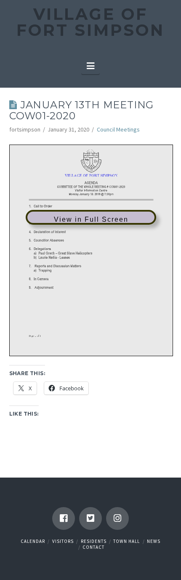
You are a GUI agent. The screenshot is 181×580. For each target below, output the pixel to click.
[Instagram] (117, 518)
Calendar (33, 541)
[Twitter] (90, 518)
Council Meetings (118, 129)
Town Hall (126, 541)
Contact (93, 547)
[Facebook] (63, 518)
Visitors (63, 541)
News (153, 541)
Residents (93, 541)
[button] (90, 65)
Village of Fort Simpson (90, 22)
